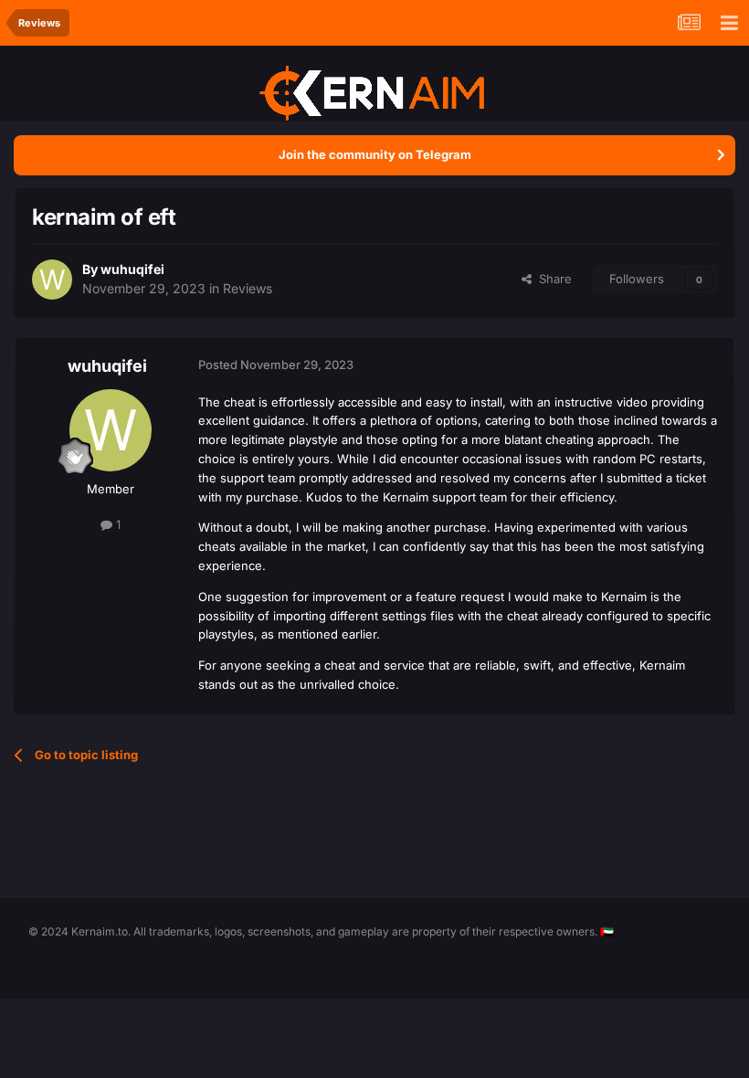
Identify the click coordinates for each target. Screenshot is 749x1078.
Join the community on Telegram (375, 154)
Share (552, 278)
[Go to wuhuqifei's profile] (52, 279)
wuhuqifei (132, 269)
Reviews (247, 288)
